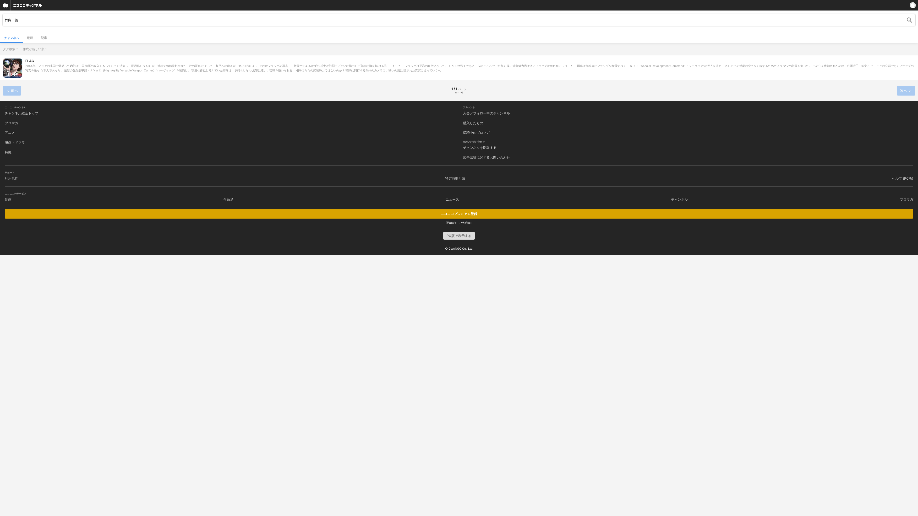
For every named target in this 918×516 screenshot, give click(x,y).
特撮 (8, 152)
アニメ (10, 132)
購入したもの (473, 123)
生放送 (229, 199)
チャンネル (11, 38)
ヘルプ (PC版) (902, 178)
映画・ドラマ (15, 142)
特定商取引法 (455, 178)
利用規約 (11, 178)
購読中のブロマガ (476, 132)
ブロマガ (11, 123)
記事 (44, 38)
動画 (30, 38)
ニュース (452, 199)
